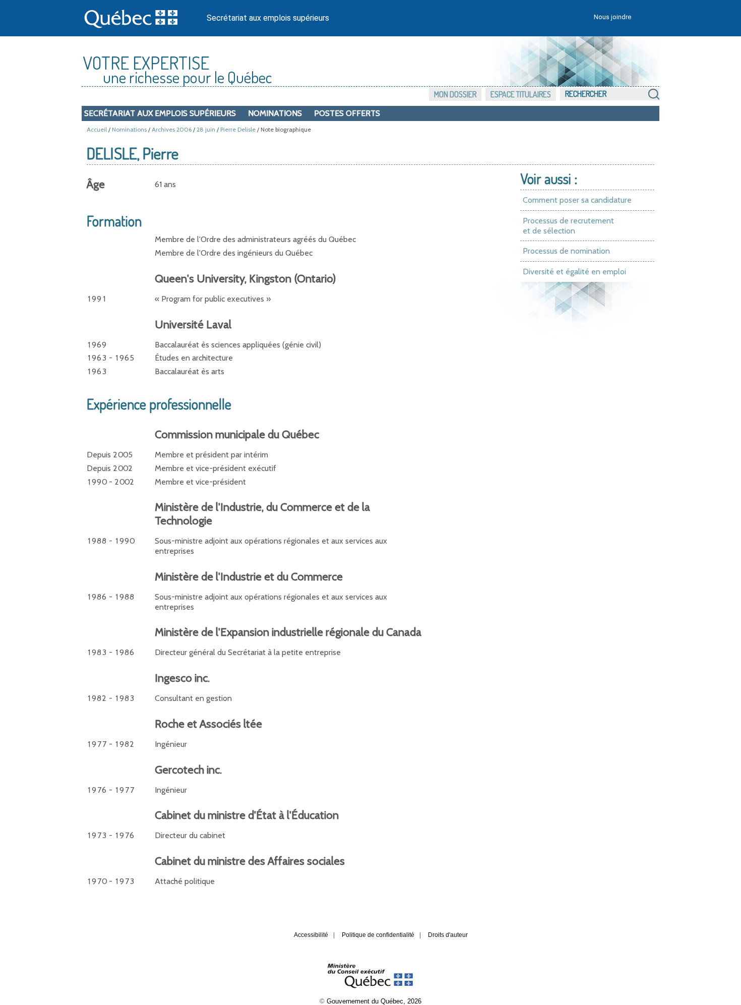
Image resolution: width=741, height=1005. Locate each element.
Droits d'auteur (448, 935)
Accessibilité (311, 935)
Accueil (97, 129)
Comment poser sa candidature (577, 200)
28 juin (206, 129)
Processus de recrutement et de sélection (568, 225)
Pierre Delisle (238, 129)
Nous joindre (612, 17)
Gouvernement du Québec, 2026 (374, 1001)
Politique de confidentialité (378, 935)
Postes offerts (347, 113)
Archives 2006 (172, 129)
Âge (96, 184)
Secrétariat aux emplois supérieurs (268, 18)
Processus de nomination (566, 251)
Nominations (275, 113)
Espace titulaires (520, 94)
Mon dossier (455, 94)
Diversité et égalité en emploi (574, 271)
